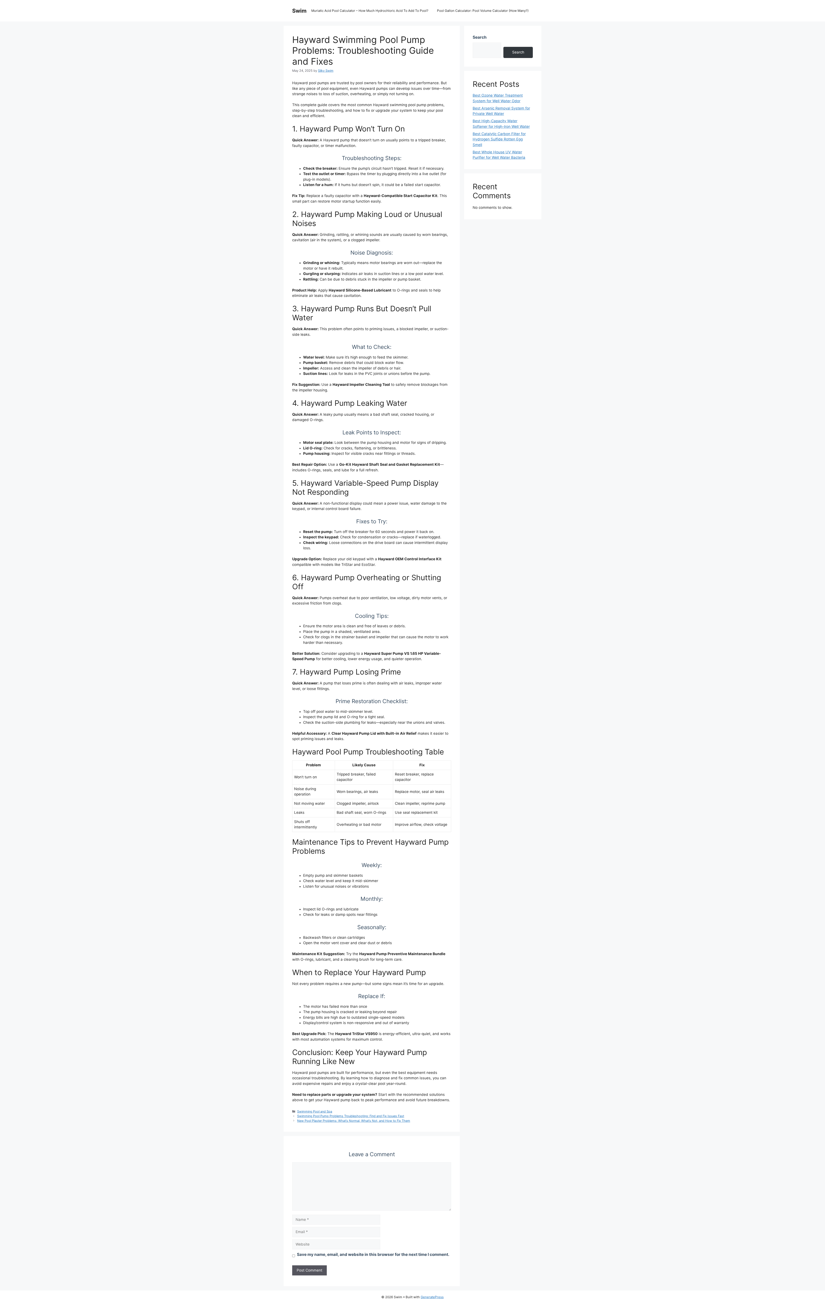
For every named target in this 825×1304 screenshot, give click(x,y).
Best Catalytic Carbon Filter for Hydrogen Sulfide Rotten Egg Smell (499, 139)
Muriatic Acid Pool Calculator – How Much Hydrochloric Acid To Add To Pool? (369, 11)
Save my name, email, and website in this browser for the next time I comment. (373, 1254)
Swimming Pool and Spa (314, 1111)
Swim (299, 11)
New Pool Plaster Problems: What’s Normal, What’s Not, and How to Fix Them (353, 1120)
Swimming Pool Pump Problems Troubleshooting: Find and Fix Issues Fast (350, 1116)
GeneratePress (432, 1297)
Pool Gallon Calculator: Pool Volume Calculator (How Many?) (483, 11)
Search (480, 37)
